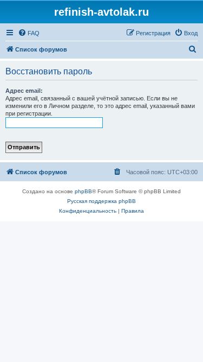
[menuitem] (29, 33)
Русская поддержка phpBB (101, 201)
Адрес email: (24, 90)
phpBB (83, 191)
